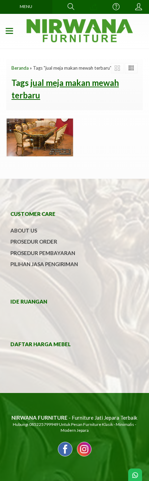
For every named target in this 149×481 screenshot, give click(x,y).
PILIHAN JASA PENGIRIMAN (44, 264)
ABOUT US (23, 230)
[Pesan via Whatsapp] (93, 7)
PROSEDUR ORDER (33, 241)
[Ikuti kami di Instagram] (84, 456)
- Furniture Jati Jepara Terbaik (74, 417)
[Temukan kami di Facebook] (65, 456)
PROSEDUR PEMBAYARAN (42, 253)
